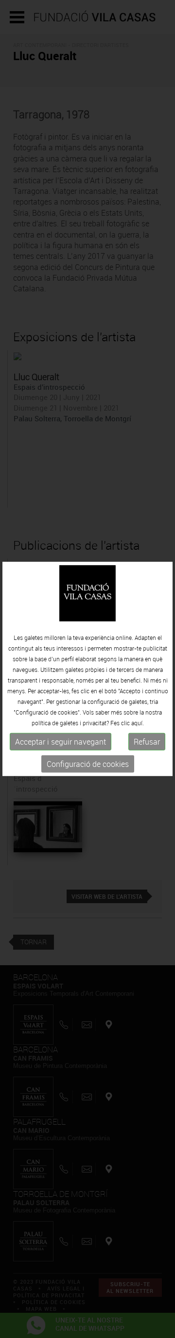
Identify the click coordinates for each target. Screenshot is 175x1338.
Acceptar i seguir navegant (60, 741)
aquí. (137, 723)
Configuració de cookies (88, 764)
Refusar (147, 741)
